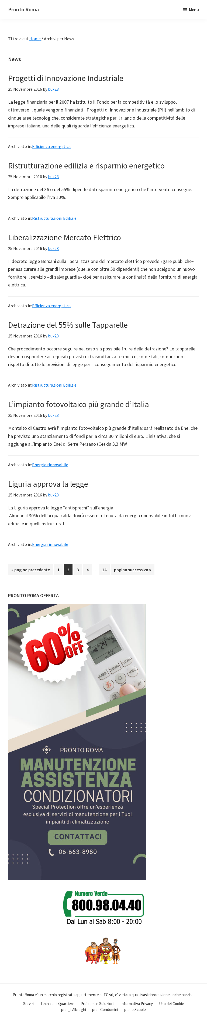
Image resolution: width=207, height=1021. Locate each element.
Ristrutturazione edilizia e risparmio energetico (86, 165)
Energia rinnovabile (50, 464)
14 (106, 569)
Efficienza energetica (51, 146)
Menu (194, 9)
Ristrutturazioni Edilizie (54, 218)
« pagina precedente (30, 571)
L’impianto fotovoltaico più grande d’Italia (78, 404)
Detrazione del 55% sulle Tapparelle (68, 325)
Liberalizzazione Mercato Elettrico (64, 237)
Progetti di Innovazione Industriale (65, 78)
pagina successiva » (132, 571)
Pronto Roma (23, 9)
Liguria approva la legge (48, 484)
